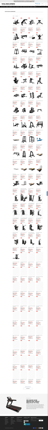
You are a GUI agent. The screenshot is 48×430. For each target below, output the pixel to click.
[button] (17, 16)
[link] (12, 404)
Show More (27, 388)
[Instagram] (26, 421)
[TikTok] (27, 421)
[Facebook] (24, 421)
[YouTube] (24, 422)
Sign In (45, 5)
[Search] (43, 3)
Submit (41, 420)
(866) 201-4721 (32, 1)
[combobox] (43, 3)
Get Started (47, 193)
